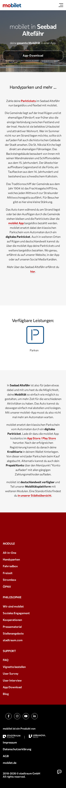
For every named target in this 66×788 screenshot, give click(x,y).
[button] (59, 772)
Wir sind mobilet (13, 606)
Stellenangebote (13, 633)
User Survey (10, 673)
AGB (6, 756)
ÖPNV (7, 586)
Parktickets (28, 100)
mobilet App (16, 223)
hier (32, 271)
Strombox (9, 579)
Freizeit (7, 573)
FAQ (5, 660)
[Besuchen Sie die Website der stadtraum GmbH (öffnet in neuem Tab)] (11, 736)
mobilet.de (9, 762)
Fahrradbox (10, 566)
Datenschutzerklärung (17, 749)
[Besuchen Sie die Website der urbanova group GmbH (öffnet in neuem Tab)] (37, 736)
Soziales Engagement (16, 613)
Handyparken (11, 559)
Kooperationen (12, 619)
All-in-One (9, 552)
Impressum (10, 742)
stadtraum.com (13, 640)
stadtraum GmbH (29, 773)
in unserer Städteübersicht (34, 495)
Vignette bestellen (14, 666)
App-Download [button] (33, 55)
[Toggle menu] (61, 5)
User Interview (12, 680)
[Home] (12, 5)
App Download (12, 687)
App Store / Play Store (41, 438)
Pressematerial (12, 626)
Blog (6, 693)
